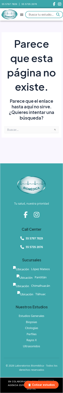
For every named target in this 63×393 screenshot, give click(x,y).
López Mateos (40, 269)
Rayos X (31, 340)
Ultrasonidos (31, 346)
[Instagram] (59, 4)
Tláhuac (40, 294)
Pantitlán (40, 277)
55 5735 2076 (29, 4)
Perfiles (32, 334)
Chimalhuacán (40, 286)
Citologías (31, 328)
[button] (21, 14)
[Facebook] (54, 4)
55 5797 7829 (9, 4)
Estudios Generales (31, 316)
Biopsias (31, 322)
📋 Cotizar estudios (41, 385)
